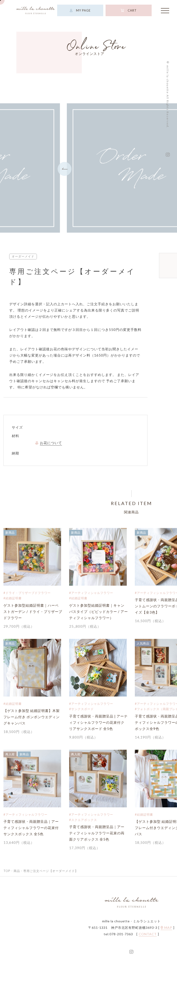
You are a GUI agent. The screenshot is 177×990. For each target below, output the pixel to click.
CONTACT (148, 935)
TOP (6, 871)
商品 (17, 871)
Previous (64, 169)
